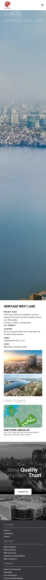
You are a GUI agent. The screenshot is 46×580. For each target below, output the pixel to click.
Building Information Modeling (14, 556)
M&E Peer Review (10, 553)
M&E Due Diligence (10, 559)
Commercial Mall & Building (13, 578)
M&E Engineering (10, 550)
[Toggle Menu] (42, 5)
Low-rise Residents (10, 575)
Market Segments (10, 547)
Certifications (8, 533)
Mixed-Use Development (12, 569)
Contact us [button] (23, 492)
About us (7, 530)
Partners (7, 536)
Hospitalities (8, 572)
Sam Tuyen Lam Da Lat (17, 430)
